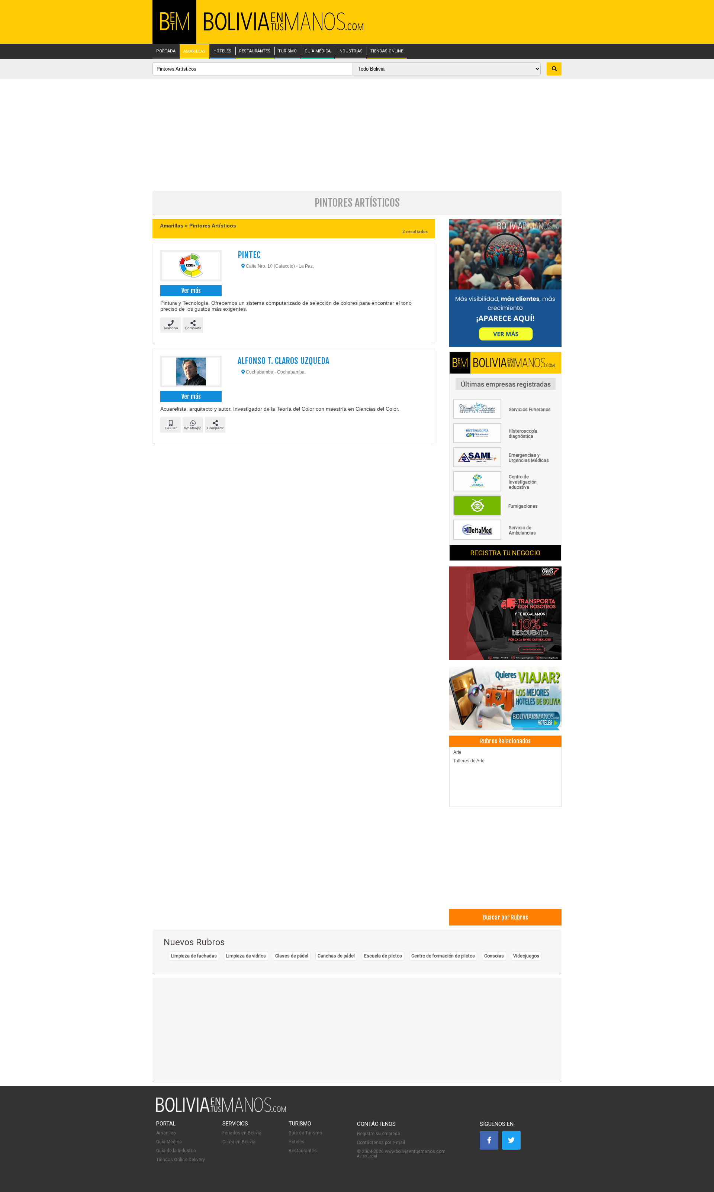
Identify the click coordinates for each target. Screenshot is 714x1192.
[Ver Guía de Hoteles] (505, 699)
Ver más (191, 290)
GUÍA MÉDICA (318, 51)
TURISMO (287, 51)
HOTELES (222, 51)
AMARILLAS (194, 52)
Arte (457, 752)
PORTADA (166, 51)
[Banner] (505, 613)
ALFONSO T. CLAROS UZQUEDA (283, 361)
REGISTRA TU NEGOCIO (505, 553)
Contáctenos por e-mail (381, 1142)
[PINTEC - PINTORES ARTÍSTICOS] (190, 266)
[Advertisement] (357, 135)
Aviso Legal (367, 1156)
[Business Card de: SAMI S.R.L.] (505, 465)
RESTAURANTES (254, 51)
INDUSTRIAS (350, 51)
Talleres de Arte (469, 760)
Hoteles (297, 1141)
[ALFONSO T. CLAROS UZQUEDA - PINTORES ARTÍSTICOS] (190, 372)
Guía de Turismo (305, 1133)
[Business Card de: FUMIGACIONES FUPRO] (505, 514)
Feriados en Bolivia (241, 1133)
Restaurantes (303, 1150)
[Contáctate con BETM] (505, 283)
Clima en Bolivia (238, 1141)
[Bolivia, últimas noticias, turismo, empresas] (221, 1110)
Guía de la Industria (176, 1150)
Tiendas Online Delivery (180, 1159)
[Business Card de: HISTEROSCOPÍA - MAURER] (505, 441)
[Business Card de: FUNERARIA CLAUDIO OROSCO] (505, 417)
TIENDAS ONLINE (386, 51)
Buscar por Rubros (505, 917)
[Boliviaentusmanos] (174, 28)
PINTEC (249, 255)
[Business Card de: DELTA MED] (505, 538)
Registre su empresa (378, 1133)
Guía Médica (169, 1141)
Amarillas (166, 1133)
